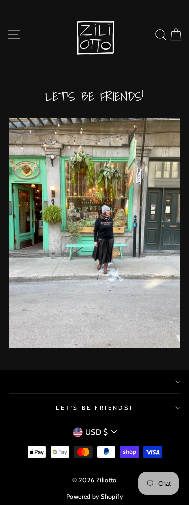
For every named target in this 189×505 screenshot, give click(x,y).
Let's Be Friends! (94, 407)
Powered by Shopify (94, 496)
